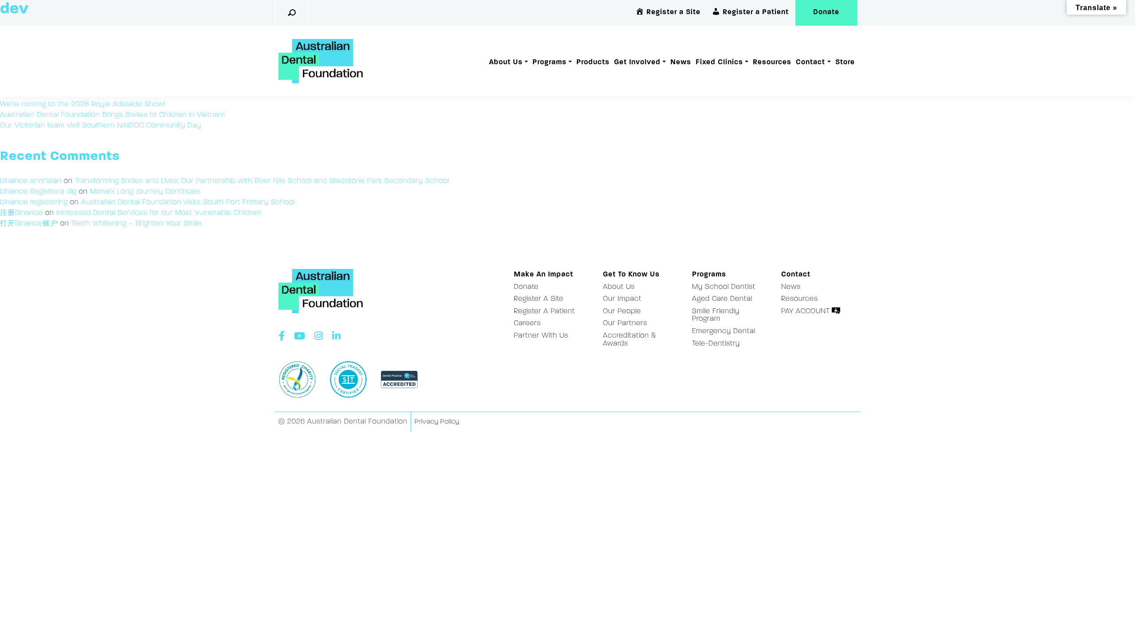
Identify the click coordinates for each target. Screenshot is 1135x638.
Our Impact (622, 299)
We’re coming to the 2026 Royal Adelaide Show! (82, 104)
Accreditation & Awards (629, 339)
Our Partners (625, 323)
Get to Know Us (631, 274)
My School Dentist (723, 287)
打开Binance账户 (29, 223)
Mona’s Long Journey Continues (145, 191)
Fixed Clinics (719, 62)
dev (14, 9)
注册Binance (21, 213)
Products (593, 62)
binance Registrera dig (38, 191)
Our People (622, 311)
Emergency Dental (723, 331)
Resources (772, 62)
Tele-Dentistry (716, 343)
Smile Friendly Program (716, 315)
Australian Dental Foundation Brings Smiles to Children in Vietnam (112, 115)
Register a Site (539, 299)
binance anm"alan (31, 181)
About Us (506, 62)
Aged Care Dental (722, 299)
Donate (526, 287)
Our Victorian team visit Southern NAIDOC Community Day (100, 125)
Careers (527, 323)
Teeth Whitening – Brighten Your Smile (136, 223)
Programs (549, 62)
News (680, 62)
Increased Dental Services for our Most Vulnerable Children (158, 213)
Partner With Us (541, 335)
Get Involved (637, 62)
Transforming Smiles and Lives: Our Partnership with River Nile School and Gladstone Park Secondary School (262, 181)
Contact (810, 62)
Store (845, 62)
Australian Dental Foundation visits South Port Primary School (188, 202)
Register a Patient (544, 311)
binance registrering (34, 202)
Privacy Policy (437, 422)
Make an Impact (543, 274)
